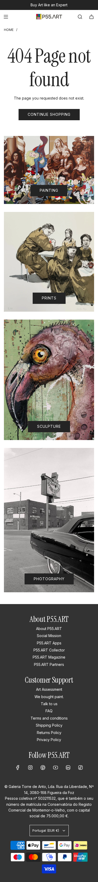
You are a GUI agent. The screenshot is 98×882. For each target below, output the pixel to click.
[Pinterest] (43, 767)
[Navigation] (5, 17)
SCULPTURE (49, 426)
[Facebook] (18, 767)
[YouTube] (55, 767)
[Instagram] (30, 767)
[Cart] (91, 17)
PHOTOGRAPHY (49, 579)
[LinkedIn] (68, 767)
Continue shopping (49, 114)
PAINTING (49, 190)
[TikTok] (80, 767)
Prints (49, 298)
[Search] (80, 17)
